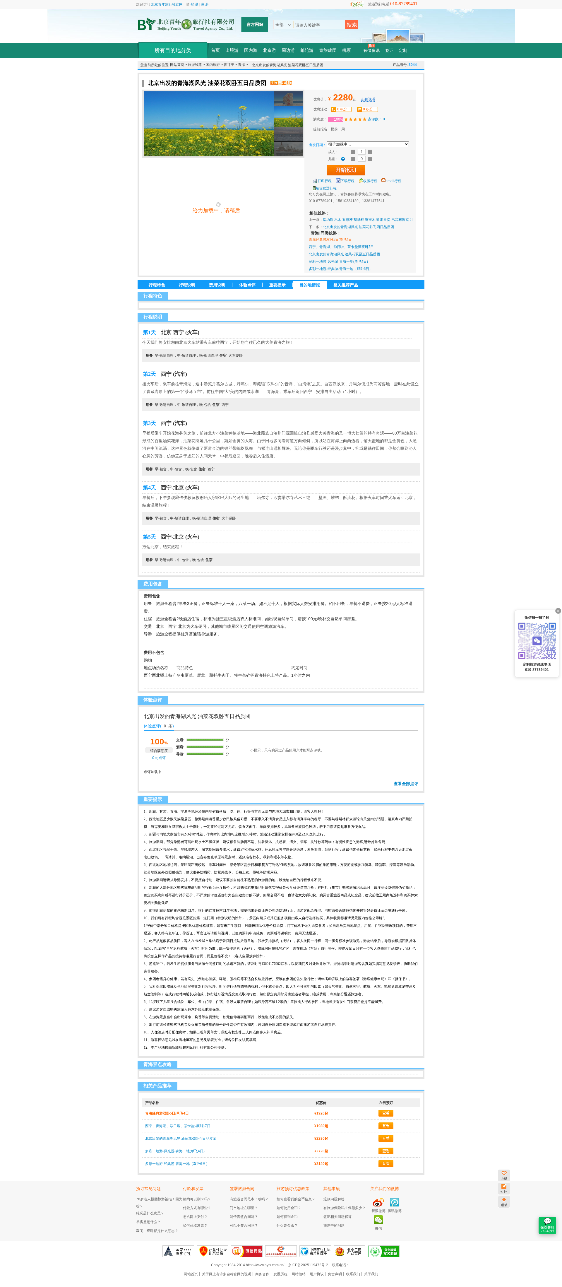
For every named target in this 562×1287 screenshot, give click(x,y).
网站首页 (191, 1274)
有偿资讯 (371, 50)
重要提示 (277, 285)
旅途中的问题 (334, 1225)
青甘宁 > (231, 65)
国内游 (250, 50)
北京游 (269, 50)
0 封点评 (158, 758)
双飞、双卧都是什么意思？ (157, 1231)
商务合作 (262, 1274)
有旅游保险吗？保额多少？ (344, 1208)
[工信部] (281, 1251)
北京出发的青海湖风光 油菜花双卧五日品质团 (344, 254)
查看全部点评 (406, 783)
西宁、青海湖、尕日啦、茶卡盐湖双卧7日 (341, 247)
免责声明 (335, 1274)
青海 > (243, 65)
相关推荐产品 (345, 285)
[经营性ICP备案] (212, 1251)
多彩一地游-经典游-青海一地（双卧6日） (341, 269)
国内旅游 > (215, 65)
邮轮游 (306, 50)
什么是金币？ (287, 1225)
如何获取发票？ (195, 1225)
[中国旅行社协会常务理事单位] (315, 1251)
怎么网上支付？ (195, 1217)
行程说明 (187, 285)
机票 (346, 50)
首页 (215, 50)
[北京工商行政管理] (349, 1251)
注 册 (205, 4)
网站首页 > (179, 65)
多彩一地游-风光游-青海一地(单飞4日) (338, 261)
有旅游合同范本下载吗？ (249, 1199)
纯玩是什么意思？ (150, 1213)
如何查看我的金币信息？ (296, 1199)
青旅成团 (328, 50)
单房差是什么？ (148, 1222)
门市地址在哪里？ (244, 1208)
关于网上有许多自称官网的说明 (226, 1274)
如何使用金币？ (289, 1208)
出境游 (232, 50)
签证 (389, 50)
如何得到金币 (287, 1217)
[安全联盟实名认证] (384, 1251)
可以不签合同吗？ (244, 1225)
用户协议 (317, 1274)
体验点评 (247, 285)
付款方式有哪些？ (197, 1208)
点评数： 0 (377, 119)
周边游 (288, 50)
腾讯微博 (395, 1211)
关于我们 (371, 1274)
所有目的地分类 (173, 50)
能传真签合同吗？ (244, 1217)
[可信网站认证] (247, 1251)
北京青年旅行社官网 (167, 4)
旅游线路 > (197, 65)
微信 (378, 1228)
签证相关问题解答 (337, 1217)
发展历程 (280, 1274)
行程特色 (157, 285)
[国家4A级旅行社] (178, 1251)
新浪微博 (378, 1211)
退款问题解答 (334, 1199)
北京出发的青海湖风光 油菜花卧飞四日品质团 (358, 227)
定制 (403, 50)
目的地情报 (309, 285)
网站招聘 (299, 1274)
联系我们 (353, 1274)
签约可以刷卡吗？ (197, 1199)
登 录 (194, 4)
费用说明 (217, 285)
